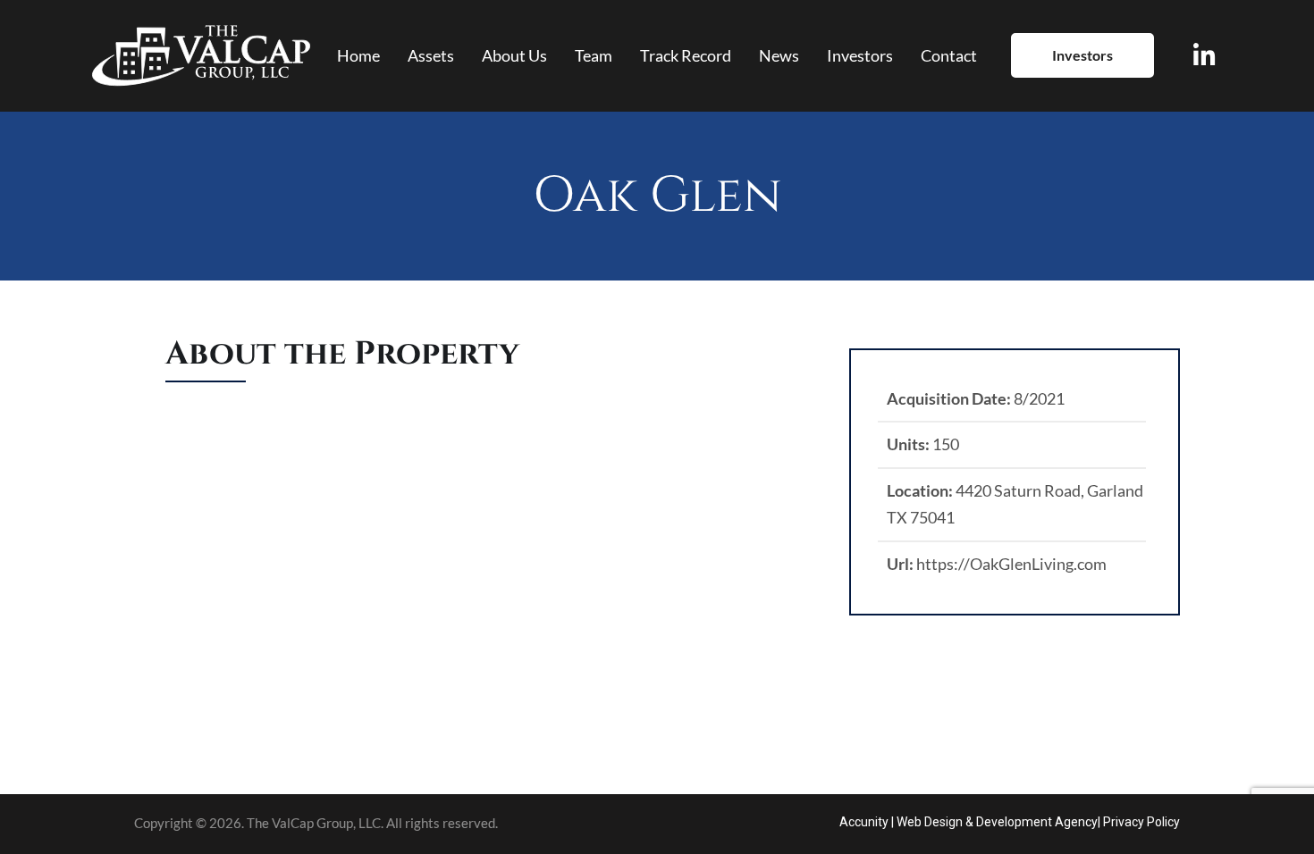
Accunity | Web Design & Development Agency (968, 822)
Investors (1082, 54)
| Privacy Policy (1139, 822)
